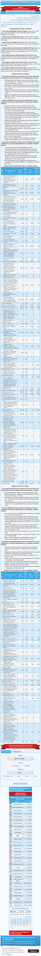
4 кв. (21, 779)
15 (26, 921)
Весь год (9, 776)
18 (15, 923)
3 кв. (35, 776)
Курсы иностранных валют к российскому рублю (19, 789)
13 (21, 921)
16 (30, 921)
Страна (20, 755)
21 (24, 923)
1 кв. (18, 776)
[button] (20, 783)
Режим (20, 763)
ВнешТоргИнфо (20, 3)
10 (12, 921)
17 (12, 923)
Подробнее (9, 954)
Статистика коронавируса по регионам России (20, 932)
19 (18, 923)
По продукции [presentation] (16, 751)
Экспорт (17, 766)
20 (21, 923)
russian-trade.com (14, 945)
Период (20, 769)
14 (24, 921)
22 (26, 923)
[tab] (6, 751)
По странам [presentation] (6, 751)
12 (18, 921)
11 (15, 921)
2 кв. (27, 776)
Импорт (27, 766)
